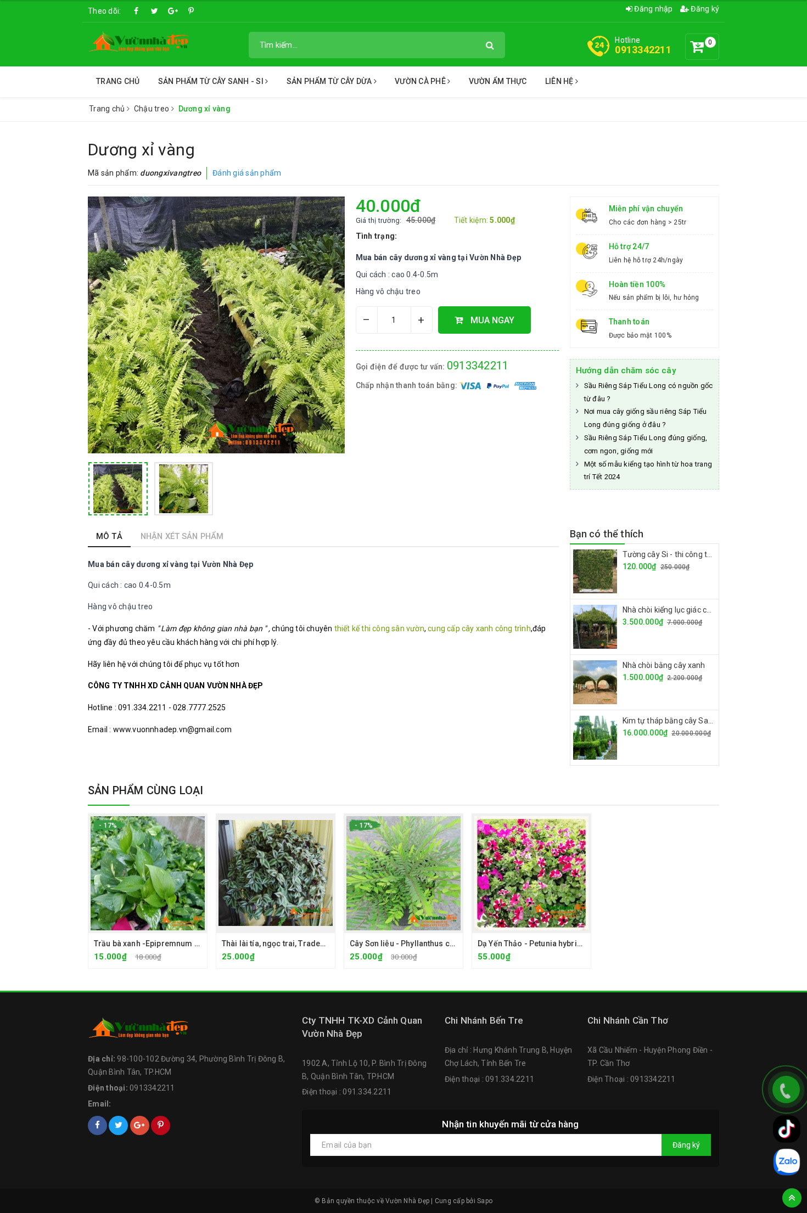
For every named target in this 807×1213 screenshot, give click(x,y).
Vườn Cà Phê (421, 81)
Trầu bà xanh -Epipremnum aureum (158, 943)
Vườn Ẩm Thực (498, 81)
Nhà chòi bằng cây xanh (664, 665)
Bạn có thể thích (607, 534)
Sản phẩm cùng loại (146, 790)
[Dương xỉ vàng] (118, 488)
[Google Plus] (173, 11)
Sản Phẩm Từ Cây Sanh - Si (212, 81)
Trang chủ (117, 81)
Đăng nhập (652, 8)
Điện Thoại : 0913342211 (631, 1079)
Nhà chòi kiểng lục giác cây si (672, 609)
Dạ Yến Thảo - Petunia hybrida (532, 943)
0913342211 (643, 49)
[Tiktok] (786, 1129)
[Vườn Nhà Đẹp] (139, 44)
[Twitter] (155, 11)
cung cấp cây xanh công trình (479, 628)
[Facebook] (136, 11)
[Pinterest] (191, 11)
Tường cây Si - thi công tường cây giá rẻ (692, 554)
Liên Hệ (560, 81)
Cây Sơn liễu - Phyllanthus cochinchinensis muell (439, 943)
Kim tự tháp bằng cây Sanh (670, 720)
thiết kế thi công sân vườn (379, 628)
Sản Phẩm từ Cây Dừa (330, 81)
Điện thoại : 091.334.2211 (346, 1091)
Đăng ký (704, 8)
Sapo (484, 1201)
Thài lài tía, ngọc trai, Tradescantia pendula (300, 943)
